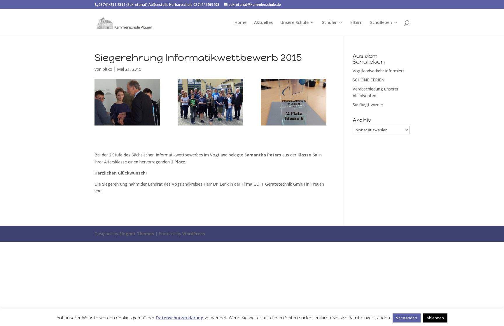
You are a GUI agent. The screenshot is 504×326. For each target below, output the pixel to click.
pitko (107, 69)
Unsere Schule (294, 22)
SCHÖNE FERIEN (368, 80)
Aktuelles (263, 22)
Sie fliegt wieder (368, 104)
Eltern (356, 22)
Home (240, 22)
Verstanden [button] (406, 317)
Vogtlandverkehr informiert (378, 71)
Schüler (329, 22)
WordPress (193, 233)
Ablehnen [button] (435, 317)
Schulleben (381, 22)
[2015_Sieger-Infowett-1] (127, 102)
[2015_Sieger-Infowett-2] (210, 102)
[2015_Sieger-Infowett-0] (293, 102)
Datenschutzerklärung (180, 317)
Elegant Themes (136, 233)
